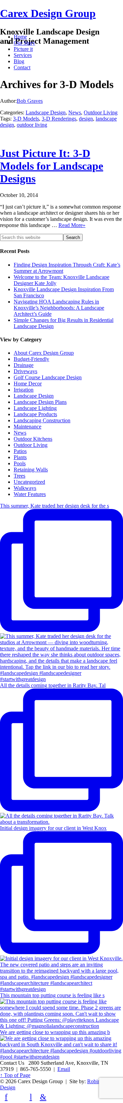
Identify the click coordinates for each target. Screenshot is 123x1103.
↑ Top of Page (15, 1075)
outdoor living (32, 125)
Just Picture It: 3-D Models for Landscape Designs (51, 166)
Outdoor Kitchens (33, 439)
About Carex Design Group (44, 353)
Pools (20, 463)
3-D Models (26, 119)
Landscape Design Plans (40, 402)
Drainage (23, 365)
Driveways (25, 371)
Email (63, 1069)
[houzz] (18, 1097)
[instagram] (55, 1097)
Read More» (71, 225)
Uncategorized (29, 482)
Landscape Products (35, 414)
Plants (20, 457)
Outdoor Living (101, 112)
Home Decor (28, 383)
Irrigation (23, 390)
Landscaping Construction (42, 420)
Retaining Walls (31, 469)
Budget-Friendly (31, 359)
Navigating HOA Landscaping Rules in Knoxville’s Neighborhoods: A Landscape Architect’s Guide (59, 308)
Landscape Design (46, 112)
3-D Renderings (59, 119)
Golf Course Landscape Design (48, 377)
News (74, 112)
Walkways (25, 488)
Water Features (30, 494)
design (86, 119)
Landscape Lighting (35, 408)
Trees (19, 476)
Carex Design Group (48, 13)
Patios (20, 451)
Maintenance (27, 426)
